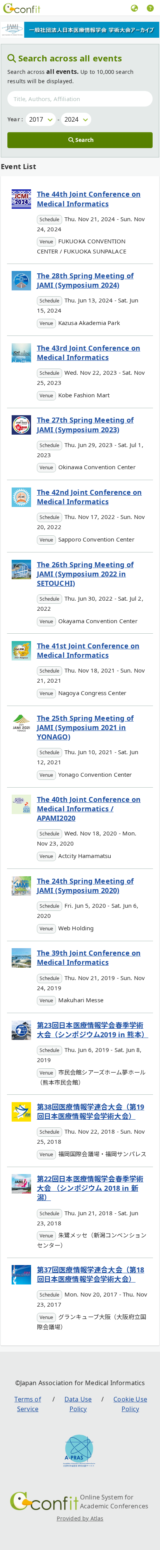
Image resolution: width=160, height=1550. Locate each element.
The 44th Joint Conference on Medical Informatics (89, 198)
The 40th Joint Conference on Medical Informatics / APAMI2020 (89, 809)
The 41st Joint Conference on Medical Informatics (88, 650)
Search (84, 139)
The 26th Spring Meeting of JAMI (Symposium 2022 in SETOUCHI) (85, 574)
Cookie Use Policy (130, 1404)
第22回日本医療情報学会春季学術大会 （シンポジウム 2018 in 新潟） (90, 1188)
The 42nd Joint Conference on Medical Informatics (89, 497)
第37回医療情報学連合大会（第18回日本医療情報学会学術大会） (90, 1274)
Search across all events (70, 58)
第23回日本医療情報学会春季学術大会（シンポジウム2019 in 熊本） (92, 1030)
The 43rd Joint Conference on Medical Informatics (88, 352)
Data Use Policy (78, 1404)
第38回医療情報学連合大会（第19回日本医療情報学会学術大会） (90, 1111)
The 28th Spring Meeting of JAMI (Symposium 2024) (85, 280)
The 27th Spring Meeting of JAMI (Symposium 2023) (85, 424)
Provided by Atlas (80, 1518)
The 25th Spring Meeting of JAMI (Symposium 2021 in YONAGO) (85, 727)
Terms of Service (27, 1404)
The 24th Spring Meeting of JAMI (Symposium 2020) (85, 885)
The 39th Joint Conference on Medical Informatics (89, 957)
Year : (15, 119)
